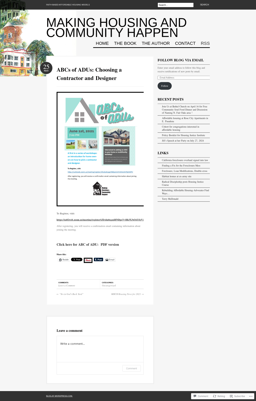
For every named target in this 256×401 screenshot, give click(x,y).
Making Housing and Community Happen (116, 28)
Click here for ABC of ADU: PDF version (88, 244)
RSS (205, 43)
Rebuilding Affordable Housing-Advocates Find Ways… (185, 192)
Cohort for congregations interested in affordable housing (180, 128)
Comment (131, 368)
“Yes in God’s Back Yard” (70, 294)
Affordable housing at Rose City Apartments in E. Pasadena (185, 119)
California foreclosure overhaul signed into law (185, 160)
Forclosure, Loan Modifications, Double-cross (184, 171)
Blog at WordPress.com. (59, 396)
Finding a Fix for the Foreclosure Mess (181, 165)
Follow (164, 85)
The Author (156, 43)
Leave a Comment (66, 285)
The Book (125, 43)
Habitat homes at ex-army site (176, 176)
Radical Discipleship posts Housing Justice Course (183, 183)
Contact (185, 43)
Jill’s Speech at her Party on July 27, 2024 (183, 140)
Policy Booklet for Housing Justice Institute (183, 135)
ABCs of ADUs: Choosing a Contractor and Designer (89, 73)
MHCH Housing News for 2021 (127, 294)
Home (102, 43)
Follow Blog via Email (181, 60)
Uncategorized (109, 285)
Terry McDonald (170, 198)
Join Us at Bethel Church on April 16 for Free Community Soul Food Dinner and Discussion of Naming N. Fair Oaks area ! (184, 109)
